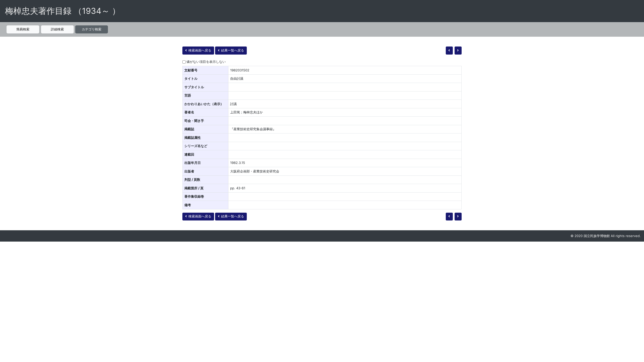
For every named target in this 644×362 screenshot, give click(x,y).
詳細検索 (57, 29)
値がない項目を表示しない (206, 62)
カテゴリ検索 (91, 29)
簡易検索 (22, 29)
